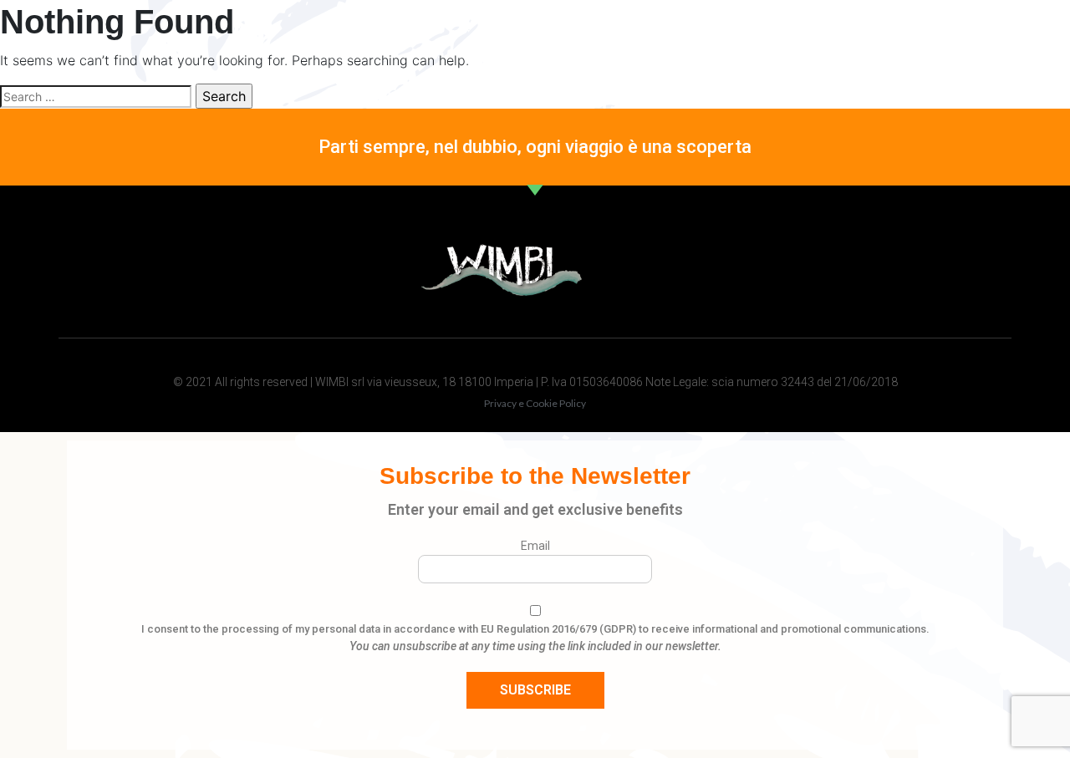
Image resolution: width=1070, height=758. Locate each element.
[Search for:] (95, 96)
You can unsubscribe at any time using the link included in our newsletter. (535, 646)
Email (535, 545)
